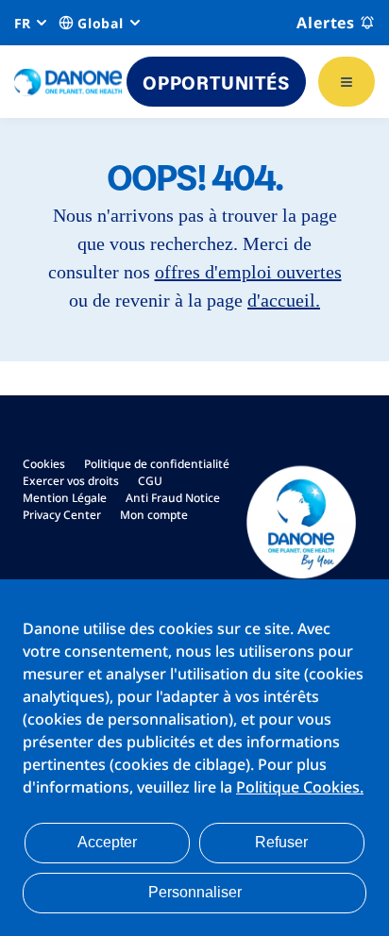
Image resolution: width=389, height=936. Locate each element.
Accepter (107, 842)
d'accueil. (283, 300)
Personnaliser (195, 892)
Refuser (281, 842)
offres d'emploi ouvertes (248, 271)
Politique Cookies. (300, 787)
